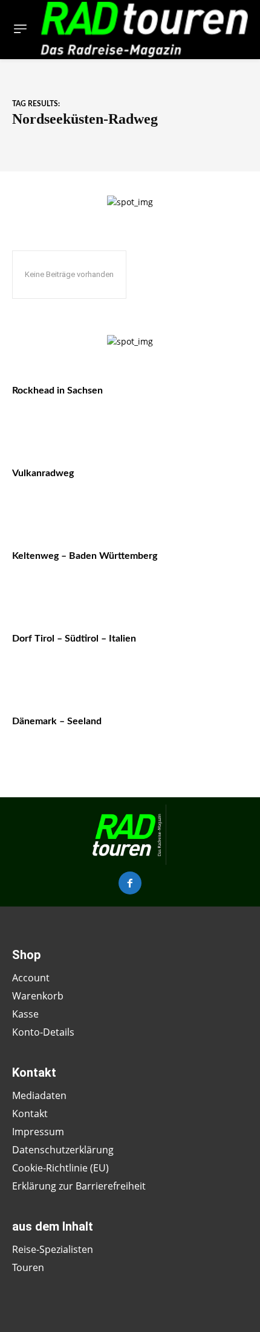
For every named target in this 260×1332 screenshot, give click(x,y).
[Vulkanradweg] (212, 489)
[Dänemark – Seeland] (212, 738)
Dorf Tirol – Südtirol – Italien (74, 638)
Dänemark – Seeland (57, 721)
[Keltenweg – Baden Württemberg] (212, 572)
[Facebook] (130, 883)
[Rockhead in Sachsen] (212, 407)
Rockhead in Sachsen (57, 390)
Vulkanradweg (43, 473)
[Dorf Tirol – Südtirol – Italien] (212, 655)
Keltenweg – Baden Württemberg (84, 556)
